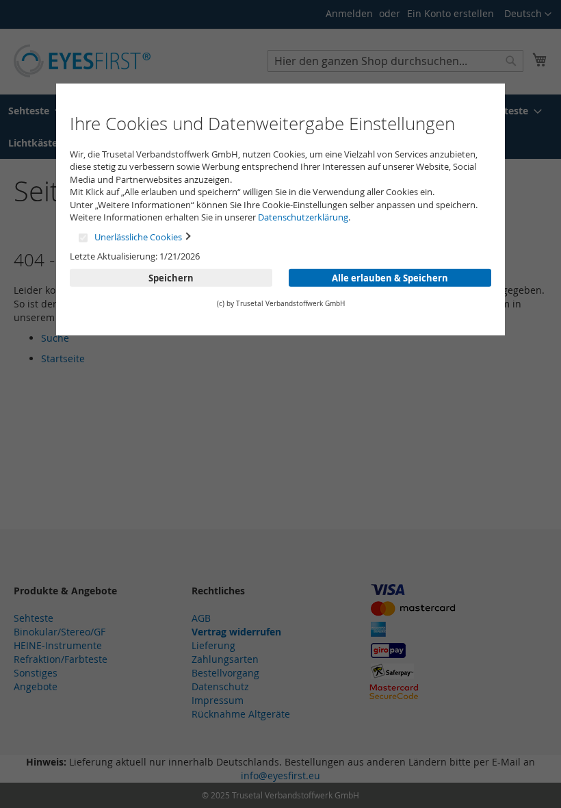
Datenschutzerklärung (303, 217)
